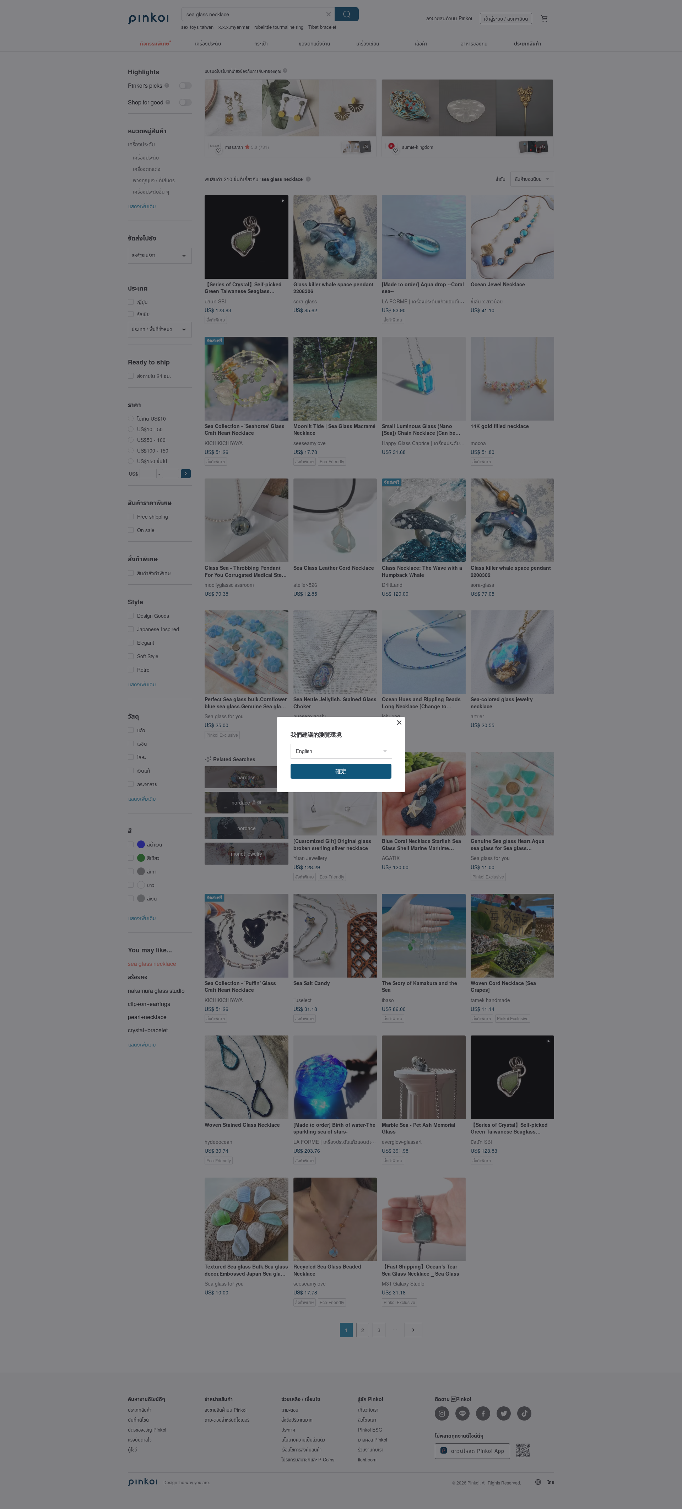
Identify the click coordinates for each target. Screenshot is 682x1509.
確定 (341, 771)
